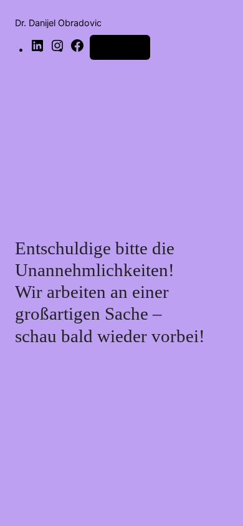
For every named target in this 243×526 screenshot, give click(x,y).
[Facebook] (77, 49)
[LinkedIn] (37, 49)
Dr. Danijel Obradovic (58, 22)
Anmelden (120, 47)
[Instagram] (57, 49)
